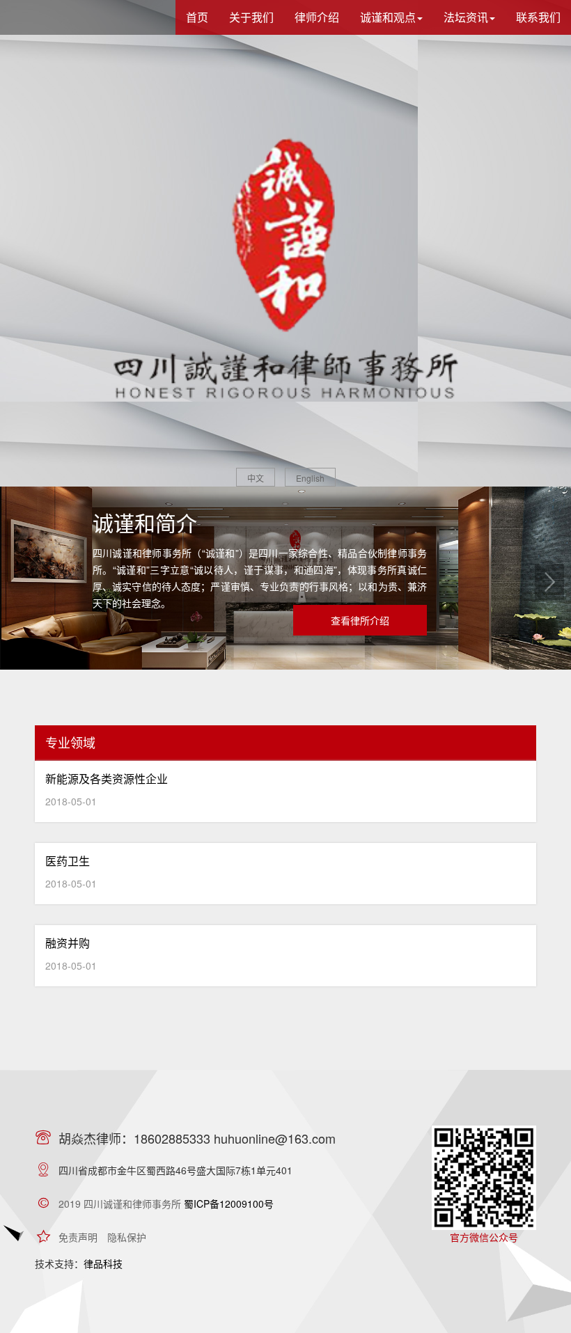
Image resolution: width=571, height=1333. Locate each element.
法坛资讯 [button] (466, 17)
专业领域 (70, 742)
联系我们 (538, 17)
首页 (197, 17)
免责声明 (77, 1237)
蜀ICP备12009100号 (229, 1203)
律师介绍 (317, 17)
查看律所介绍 (360, 620)
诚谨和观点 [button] (388, 17)
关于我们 (251, 17)
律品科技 (103, 1263)
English (310, 478)
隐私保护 (126, 1237)
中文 (255, 478)
